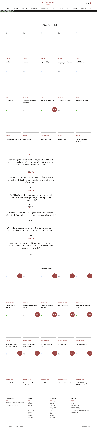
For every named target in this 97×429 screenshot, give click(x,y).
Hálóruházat (44, 8)
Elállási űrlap (81, 3)
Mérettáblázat (22, 3)
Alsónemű (24, 8)
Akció (90, 8)
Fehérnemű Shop (12, 426)
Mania (29, 407)
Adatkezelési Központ (77, 409)
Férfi (61, 8)
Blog (11, 3)
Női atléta (53, 8)
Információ (15, 3)
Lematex (30, 405)
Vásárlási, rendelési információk (80, 410)
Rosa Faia (30, 417)
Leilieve (30, 404)
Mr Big (29, 409)
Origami (30, 412)
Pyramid (30, 415)
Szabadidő (52, 417)
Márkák (8, 8)
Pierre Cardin (31, 414)
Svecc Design (88, 426)
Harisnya (83, 8)
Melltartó (16, 8)
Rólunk (7, 3)
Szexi (67, 8)
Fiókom (76, 3)
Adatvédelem (75, 407)
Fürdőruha (34, 8)
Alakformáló (75, 8)
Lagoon (30, 402)
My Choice (31, 410)
